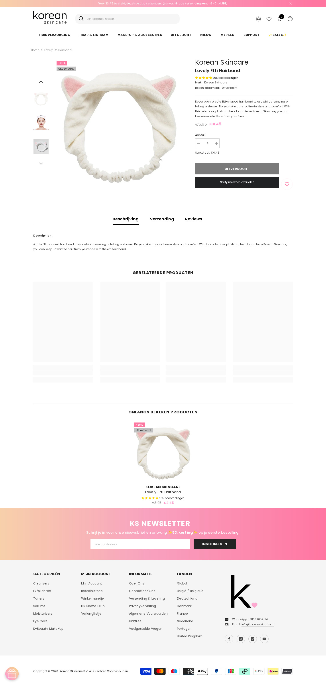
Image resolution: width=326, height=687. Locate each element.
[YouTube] (264, 639)
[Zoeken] (127, 19)
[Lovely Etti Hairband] (163, 451)
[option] (118, 123)
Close (291, 4)
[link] (63, 372)
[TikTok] (252, 639)
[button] (41, 82)
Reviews (193, 219)
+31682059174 (258, 619)
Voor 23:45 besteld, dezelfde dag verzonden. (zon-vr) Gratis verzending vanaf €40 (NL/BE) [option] (163, 3)
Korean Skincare (221, 62)
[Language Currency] (290, 18)
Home (35, 50)
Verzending (162, 219)
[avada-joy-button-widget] (12, 673)
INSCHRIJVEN (214, 544)
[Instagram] (241, 639)
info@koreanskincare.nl (258, 624)
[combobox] (132, 19)
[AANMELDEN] (258, 18)
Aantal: (200, 135)
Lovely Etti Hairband (163, 492)
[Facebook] (229, 639)
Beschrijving (126, 219)
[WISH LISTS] (269, 18)
